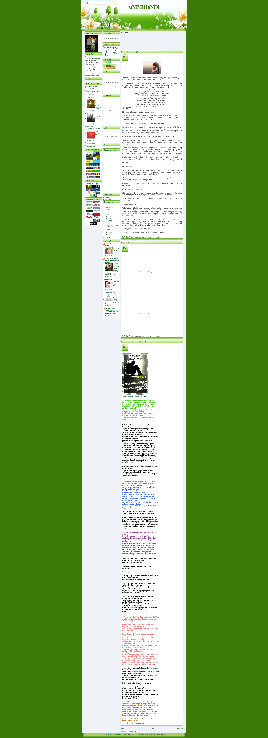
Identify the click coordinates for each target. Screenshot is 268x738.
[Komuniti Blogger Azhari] (109, 69)
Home (152, 728)
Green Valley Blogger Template (118, 734)
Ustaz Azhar (109, 223)
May (107, 217)
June (108, 214)
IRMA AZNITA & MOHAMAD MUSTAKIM (93, 58)
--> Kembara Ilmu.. (110, 292)
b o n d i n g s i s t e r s (93, 91)
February (109, 234)
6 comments (157, 237)
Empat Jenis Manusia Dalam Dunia (112, 226)
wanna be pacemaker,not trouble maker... (93, 128)
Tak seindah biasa (97, 116)
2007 (106, 237)
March (108, 232)
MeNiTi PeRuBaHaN (111, 47)
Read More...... (126, 236)
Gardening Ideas (143, 734)
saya (136, 117)
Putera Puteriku (109, 279)
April (107, 229)
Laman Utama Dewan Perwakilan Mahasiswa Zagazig (112, 260)
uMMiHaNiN (144, 7)
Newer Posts (124, 728)
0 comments (157, 336)
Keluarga (107, 197)
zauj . (144, 117)
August (108, 209)
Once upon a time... (97, 133)
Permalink (149, 237)
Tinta (88, 113)
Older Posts (180, 728)
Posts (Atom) (132, 731)
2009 (106, 205)
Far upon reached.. (92, 86)
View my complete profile (92, 75)
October (108, 207)
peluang (89, 93)
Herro (164, 734)
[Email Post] (152, 237)
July (107, 212)
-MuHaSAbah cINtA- (116, 248)
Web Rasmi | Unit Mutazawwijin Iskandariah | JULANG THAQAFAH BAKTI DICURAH (111, 312)
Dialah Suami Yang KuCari (111, 219)
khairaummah (91, 143)
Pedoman (107, 199)
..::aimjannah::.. (91, 146)
